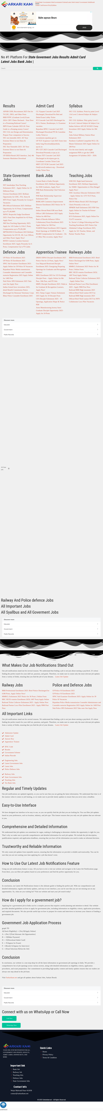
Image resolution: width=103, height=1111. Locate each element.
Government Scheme (60, 2)
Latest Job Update (61, 677)
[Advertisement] (51, 85)
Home (37, 2)
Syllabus (53, 5)
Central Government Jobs (82, 2)
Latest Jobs (70, 2)
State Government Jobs (46, 2)
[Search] (97, 68)
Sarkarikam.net (11, 978)
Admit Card (39, 5)
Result (93, 2)
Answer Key (47, 5)
